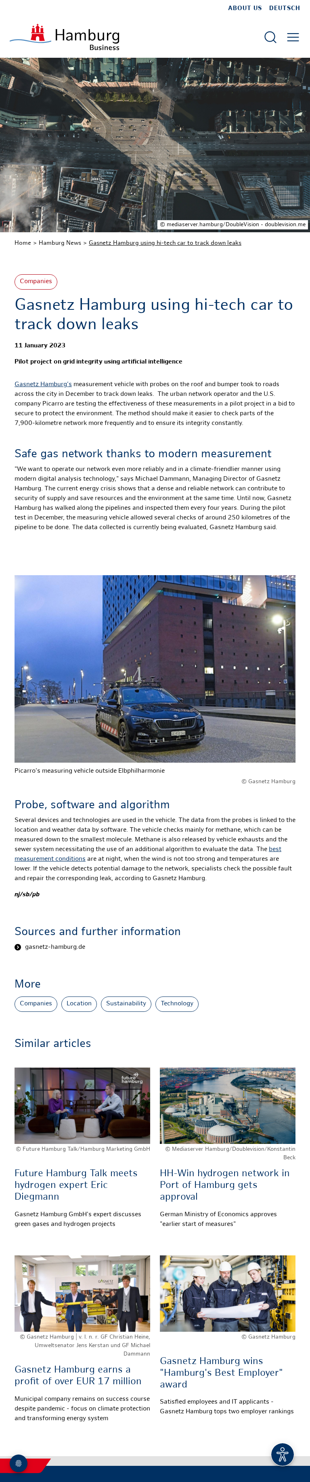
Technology (177, 1004)
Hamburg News (60, 243)
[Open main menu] (293, 37)
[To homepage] (64, 37)
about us (245, 8)
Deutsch (284, 8)
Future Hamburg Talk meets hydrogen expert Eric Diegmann (76, 1185)
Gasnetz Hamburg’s (43, 385)
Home (23, 243)
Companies (36, 282)
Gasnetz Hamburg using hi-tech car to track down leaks (165, 243)
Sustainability (126, 1004)
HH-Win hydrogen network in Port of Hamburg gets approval (225, 1185)
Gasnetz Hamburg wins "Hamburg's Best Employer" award (221, 1373)
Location (79, 1004)
